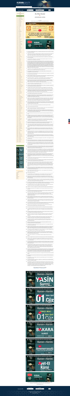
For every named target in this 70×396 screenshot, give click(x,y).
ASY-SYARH (20, 119)
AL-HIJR (19, 32)
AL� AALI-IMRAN (21, 19)
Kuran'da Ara (30, 391)
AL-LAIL (19, 117)
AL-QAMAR (20, 75)
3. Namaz (17, 173)
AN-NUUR (20, 42)
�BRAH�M (20, 31)
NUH (19, 94)
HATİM (27, 6)
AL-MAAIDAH (20, 21)
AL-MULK (20, 89)
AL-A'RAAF (20, 23)
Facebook (37, 391)
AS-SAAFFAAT (20, 56)
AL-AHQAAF (20, 66)
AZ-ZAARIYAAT (20, 72)
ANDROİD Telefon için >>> (37, 268)
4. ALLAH (17, 174)
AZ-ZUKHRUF (20, 63)
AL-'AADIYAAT (20, 126)
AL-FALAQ (20, 140)
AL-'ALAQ (20, 121)
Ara (49, 10)
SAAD (19, 57)
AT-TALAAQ (20, 87)
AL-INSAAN (20, 99)
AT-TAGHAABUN (20, 86)
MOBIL (25, 6)
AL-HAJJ (20, 40)
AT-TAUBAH (20, 25)
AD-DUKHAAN (20, 64)
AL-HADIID (20, 78)
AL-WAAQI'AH (20, 77)
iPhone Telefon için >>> (43, 268)
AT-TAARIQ (20, 110)
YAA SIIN (20, 55)
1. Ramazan (17, 172)
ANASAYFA (17, 6)
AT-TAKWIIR (20, 105)
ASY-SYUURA (20, 62)
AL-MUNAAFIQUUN (21, 85)
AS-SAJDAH (20, 51)
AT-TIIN (19, 120)
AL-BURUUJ (20, 109)
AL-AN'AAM (20, 22)
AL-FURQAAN (20, 43)
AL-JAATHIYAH (20, 65)
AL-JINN (19, 95)
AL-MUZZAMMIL (20, 96)
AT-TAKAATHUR (20, 128)
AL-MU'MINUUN (20, 41)
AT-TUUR (20, 73)
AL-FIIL (19, 131)
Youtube (40, 391)
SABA (19, 53)
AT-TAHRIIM (20, 88)
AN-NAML (20, 45)
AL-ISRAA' (20, 34)
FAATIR (19, 54)
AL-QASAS (20, 46)
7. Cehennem (17, 176)
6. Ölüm (17, 175)
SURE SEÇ (21, 6)
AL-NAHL (20, 33)
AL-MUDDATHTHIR (21, 97)
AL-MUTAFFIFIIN (20, 107)
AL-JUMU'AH (20, 84)
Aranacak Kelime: (30, 387)
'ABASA (19, 104)
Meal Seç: (40, 387)
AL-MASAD (20, 138)
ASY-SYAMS (20, 116)
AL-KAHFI (20, 35)
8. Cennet (17, 177)
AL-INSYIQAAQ (20, 108)
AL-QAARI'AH (20, 127)
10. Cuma (17, 178)
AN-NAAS (20, 141)
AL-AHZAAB (20, 52)
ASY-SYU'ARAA (20, 44)
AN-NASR (20, 137)
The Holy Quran (34, 391)
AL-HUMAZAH (20, 130)
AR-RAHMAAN (20, 76)
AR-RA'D (20, 30)
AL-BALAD (20, 115)
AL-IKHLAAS (20, 139)
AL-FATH (20, 68)
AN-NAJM (20, 74)
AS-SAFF (20, 83)
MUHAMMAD (20, 67)
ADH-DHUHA (20, 118)
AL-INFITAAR (20, 106)
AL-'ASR (19, 129)
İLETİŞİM (30, 6)
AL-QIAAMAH (20, 98)
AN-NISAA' (20, 20)
